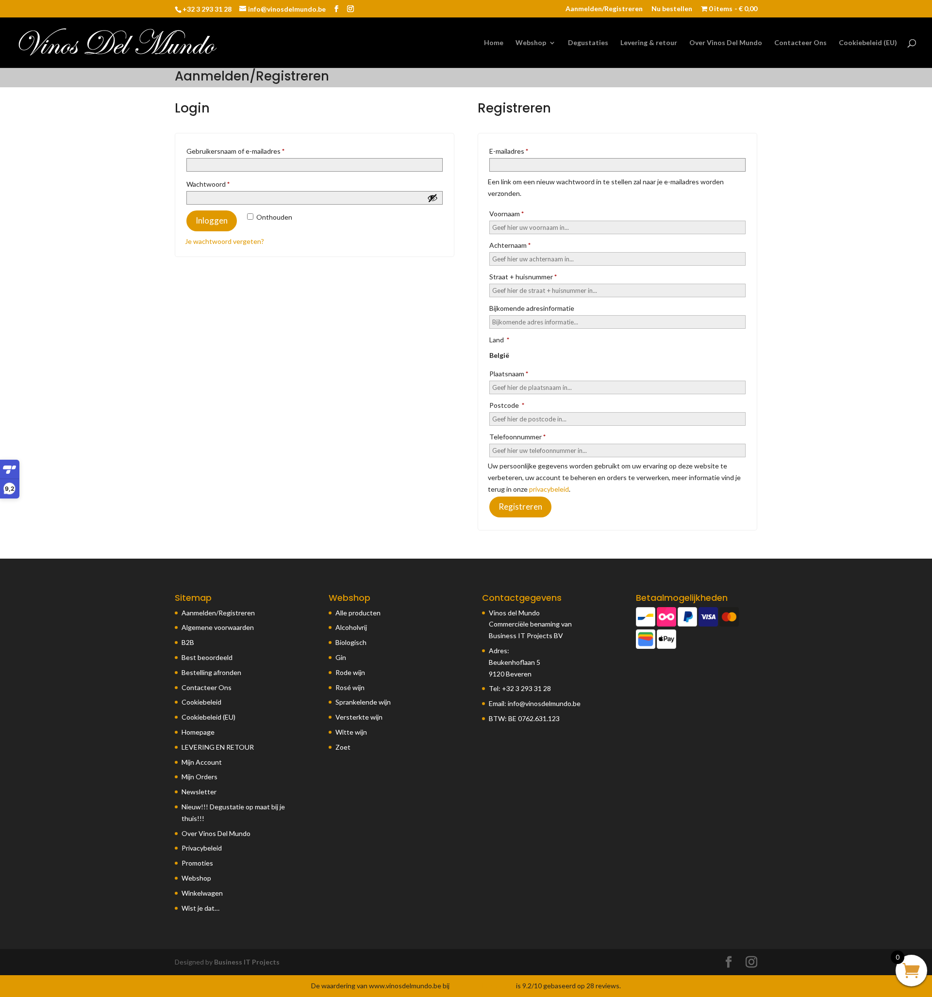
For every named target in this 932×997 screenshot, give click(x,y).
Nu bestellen (671, 9)
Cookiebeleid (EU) (868, 43)
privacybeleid (549, 489)
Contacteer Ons (800, 43)
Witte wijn (351, 732)
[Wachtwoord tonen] (432, 198)
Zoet (342, 747)
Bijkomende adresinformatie (532, 308)
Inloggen (212, 220)
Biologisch (350, 642)
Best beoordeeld (207, 657)
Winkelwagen (202, 893)
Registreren (520, 506)
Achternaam (510, 245)
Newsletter (199, 792)
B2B (188, 642)
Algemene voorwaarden (218, 627)
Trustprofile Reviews (483, 985)
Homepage (198, 732)
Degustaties (588, 43)
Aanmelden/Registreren (604, 9)
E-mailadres (519, 150)
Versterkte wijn (359, 717)
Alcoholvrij (351, 627)
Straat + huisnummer (523, 277)
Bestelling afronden (211, 672)
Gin (340, 657)
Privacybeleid (202, 848)
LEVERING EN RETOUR (218, 747)
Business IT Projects (247, 962)
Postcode (506, 405)
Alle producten (358, 613)
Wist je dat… (200, 908)
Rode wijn (350, 672)
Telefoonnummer (517, 437)
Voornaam (506, 213)
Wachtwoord (218, 183)
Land (499, 340)
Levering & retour (648, 43)
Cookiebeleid (201, 702)
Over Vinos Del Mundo (725, 43)
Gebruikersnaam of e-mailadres (246, 150)
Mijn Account (202, 762)
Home (493, 43)
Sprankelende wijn (363, 702)
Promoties (197, 863)
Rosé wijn (350, 687)
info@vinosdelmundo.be (544, 703)
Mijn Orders (199, 776)
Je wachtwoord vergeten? (224, 241)
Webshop (531, 43)
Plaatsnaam (508, 374)
